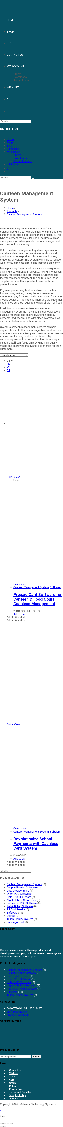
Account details (22, 161)
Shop (10, 142)
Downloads (20, 158)
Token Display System (20, 919)
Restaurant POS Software (22, 903)
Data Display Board (18, 890)
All (8, 370)
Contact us (13, 148)
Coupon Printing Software (22, 887)
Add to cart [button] (19, 614)
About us (14, 1098)
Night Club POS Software (21, 900)
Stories (11, 915)
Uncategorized (15, 922)
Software (55, 587)
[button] (16, 617)
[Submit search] (33, 178)
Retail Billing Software (20, 906)
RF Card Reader (16, 909)
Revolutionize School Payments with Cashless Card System (35, 844)
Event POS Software (19, 893)
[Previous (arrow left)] (1, 1126)
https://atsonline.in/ (18, 1014)
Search (36, 1056)
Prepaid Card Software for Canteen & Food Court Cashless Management (37, 599)
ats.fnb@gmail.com (18, 1011)
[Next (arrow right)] (4, 1126)
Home (10, 139)
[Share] (8, 1123)
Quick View (13, 477)
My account (13, 151)
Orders (17, 155)
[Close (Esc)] (11, 1123)
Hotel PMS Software (19, 897)
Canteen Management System (24, 214)
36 (8, 364)
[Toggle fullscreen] (4, 1123)
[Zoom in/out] (1, 1123)
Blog (9, 145)
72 (8, 367)
